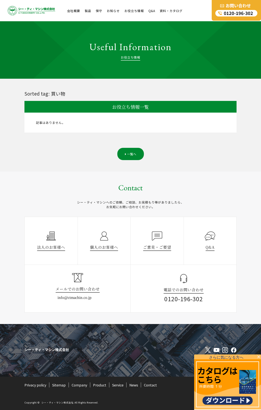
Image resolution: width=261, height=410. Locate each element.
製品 (88, 10)
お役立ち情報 (134, 10)
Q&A (151, 10)
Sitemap (59, 384)
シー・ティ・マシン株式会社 (57, 402)
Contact (150, 384)
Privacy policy (35, 384)
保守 (99, 10)
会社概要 (73, 10)
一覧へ (131, 154)
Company (79, 384)
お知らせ (113, 10)
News (133, 384)
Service (117, 384)
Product (99, 384)
